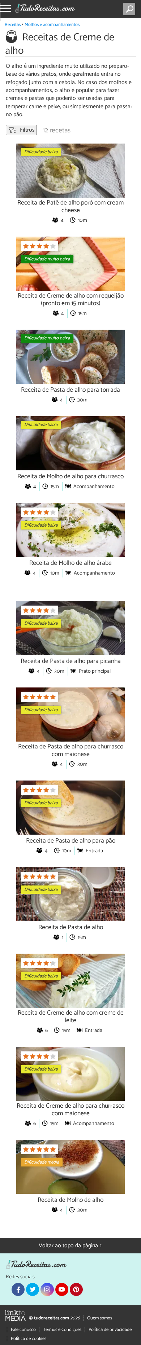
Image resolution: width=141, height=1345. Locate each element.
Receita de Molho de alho (70, 1200)
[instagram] (47, 1289)
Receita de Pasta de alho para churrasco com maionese (70, 750)
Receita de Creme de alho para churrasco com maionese (70, 1109)
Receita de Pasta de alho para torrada (70, 390)
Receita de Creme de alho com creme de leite (71, 1016)
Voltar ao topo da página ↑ (70, 1246)
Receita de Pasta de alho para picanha (71, 661)
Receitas (13, 24)
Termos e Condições (62, 1329)
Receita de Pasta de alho (70, 927)
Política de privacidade (110, 1329)
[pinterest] (76, 1289)
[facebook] (18, 1289)
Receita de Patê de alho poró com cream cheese (70, 206)
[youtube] (61, 1289)
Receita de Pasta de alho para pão (70, 841)
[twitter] (32, 1289)
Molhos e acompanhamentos (52, 24)
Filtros (26, 130)
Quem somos (99, 1318)
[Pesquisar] (130, 9)
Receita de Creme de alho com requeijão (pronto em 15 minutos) (71, 299)
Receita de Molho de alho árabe (70, 563)
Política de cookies (28, 1338)
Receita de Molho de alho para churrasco (70, 476)
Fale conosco (23, 1329)
